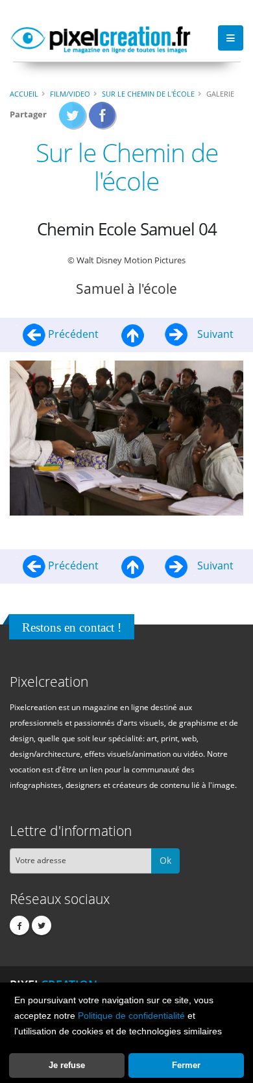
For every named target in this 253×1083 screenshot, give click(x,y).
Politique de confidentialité (131, 1015)
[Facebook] (19, 925)
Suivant (214, 334)
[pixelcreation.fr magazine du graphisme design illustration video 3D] (100, 37)
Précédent (73, 334)
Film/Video (70, 94)
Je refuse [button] (67, 1065)
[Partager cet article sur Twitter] (73, 119)
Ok (165, 860)
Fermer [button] (186, 1065)
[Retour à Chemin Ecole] (132, 334)
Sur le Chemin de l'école (148, 94)
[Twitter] (41, 925)
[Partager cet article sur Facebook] (103, 119)
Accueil (24, 94)
